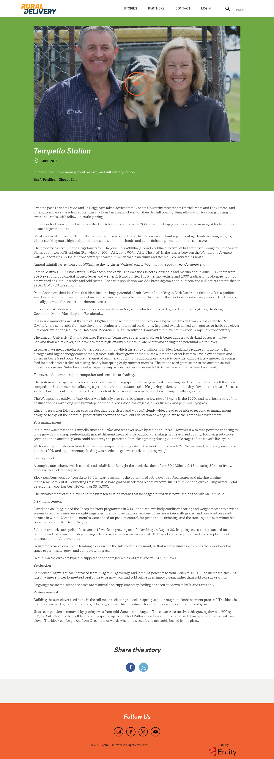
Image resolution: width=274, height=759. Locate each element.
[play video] (137, 84)
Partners (156, 8)
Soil (74, 179)
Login (206, 8)
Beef (37, 179)
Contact (182, 8)
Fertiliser (50, 179)
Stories (130, 8)
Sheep (64, 179)
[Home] (39, 8)
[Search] (227, 9)
